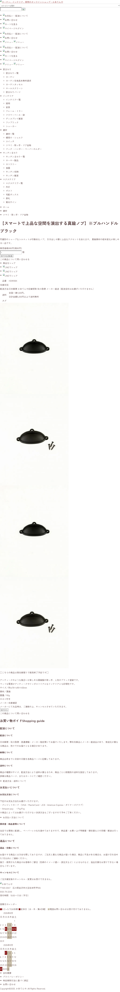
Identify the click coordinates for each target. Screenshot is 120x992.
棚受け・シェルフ (14, 137)
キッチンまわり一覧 (15, 156)
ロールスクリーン (14, 88)
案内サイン (11, 202)
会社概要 (7, 972)
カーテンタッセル (14, 84)
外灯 (8, 186)
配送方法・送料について (14, 780)
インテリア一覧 (13, 99)
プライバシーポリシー (13, 976)
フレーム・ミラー (14, 110)
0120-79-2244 (6, 891)
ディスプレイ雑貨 (14, 118)
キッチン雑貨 (12, 175)
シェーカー (11, 126)
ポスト (9, 190)
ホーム (6, 207)
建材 (5, 210)
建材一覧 (10, 133)
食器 (8, 167)
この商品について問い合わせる (15, 259)
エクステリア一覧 (14, 183)
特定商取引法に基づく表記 (15, 980)
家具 (8, 107)
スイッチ (10, 141)
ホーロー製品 (12, 160)
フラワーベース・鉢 (15, 114)
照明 (8, 103)
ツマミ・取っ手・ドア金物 (18, 145)
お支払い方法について (13, 817)
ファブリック (12, 122)
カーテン (10, 76)
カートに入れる (6, 256)
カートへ (4, 710)
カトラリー (11, 164)
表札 (8, 198)
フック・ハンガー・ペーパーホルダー (24, 148)
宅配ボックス (12, 194)
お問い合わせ (9, 984)
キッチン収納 (12, 171)
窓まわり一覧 (12, 73)
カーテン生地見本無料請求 (18, 80)
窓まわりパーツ (13, 91)
